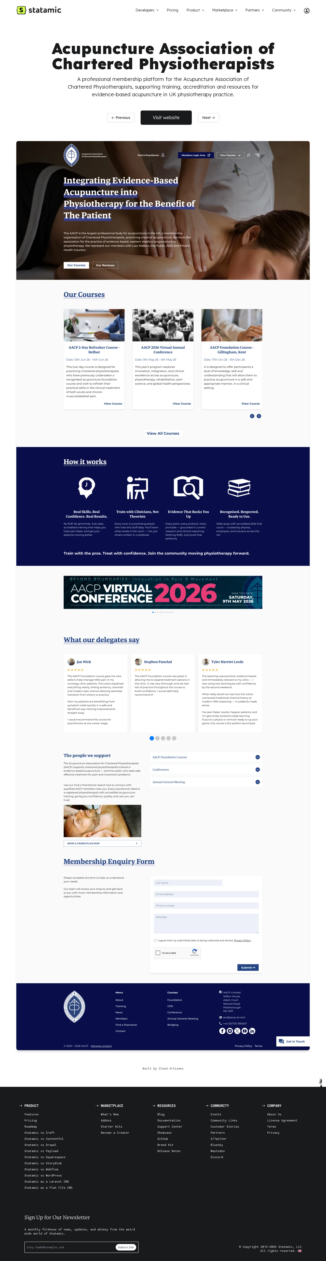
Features (31, 1114)
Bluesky (217, 1145)
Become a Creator (115, 1132)
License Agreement (282, 1120)
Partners (218, 1132)
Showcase (164, 1132)
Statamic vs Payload (41, 1151)
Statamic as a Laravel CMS (46, 1181)
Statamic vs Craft (39, 1132)
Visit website (166, 117)
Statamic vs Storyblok (43, 1163)
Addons (106, 1120)
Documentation (169, 1120)
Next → (208, 117)
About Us (274, 1114)
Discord (217, 1157)
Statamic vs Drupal (40, 1145)
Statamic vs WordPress (43, 1175)
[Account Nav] (305, 10)
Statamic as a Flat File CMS (48, 1187)
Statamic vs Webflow (41, 1169)
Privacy (273, 1132)
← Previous (120, 117)
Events (216, 1114)
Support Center (169, 1126)
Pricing (30, 1120)
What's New (110, 1114)
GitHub (162, 1139)
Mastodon (218, 1151)
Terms (271, 1126)
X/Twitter (219, 1139)
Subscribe (126, 1247)
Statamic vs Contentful (44, 1139)
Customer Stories (225, 1126)
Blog (161, 1114)
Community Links (224, 1120)
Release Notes (169, 1151)
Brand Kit (165, 1145)
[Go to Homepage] (38, 10)
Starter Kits (111, 1126)
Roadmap (30, 1126)
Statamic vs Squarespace (44, 1157)
